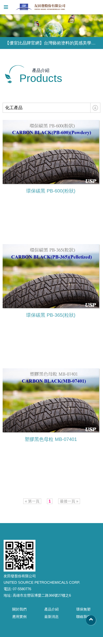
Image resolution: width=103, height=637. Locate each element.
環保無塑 (83, 609)
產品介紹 (51, 609)
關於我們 (19, 609)
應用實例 (19, 617)
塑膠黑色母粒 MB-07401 (51, 439)
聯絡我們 (83, 617)
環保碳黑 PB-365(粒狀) (50, 315)
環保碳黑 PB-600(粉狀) (50, 190)
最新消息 (51, 617)
